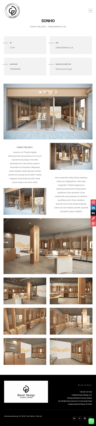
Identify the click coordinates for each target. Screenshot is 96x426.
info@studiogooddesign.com (82, 395)
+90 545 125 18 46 (86, 392)
